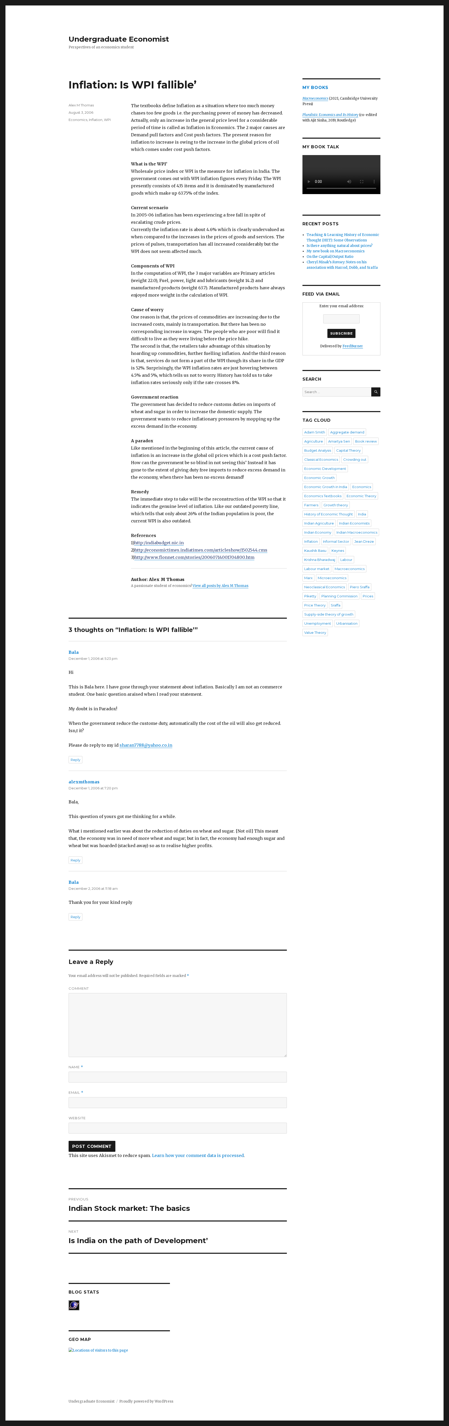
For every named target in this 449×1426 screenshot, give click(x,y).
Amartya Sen (339, 441)
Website (77, 1118)
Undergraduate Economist (119, 39)
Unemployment (317, 623)
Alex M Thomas (81, 105)
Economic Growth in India (325, 487)
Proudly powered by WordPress (146, 1401)
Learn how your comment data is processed (198, 1155)
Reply (75, 760)
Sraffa (335, 605)
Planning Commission (339, 596)
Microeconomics (332, 578)
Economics (78, 120)
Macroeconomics (350, 569)
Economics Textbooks (322, 496)
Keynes (338, 550)
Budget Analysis (317, 450)
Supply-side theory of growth (328, 614)
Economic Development (325, 468)
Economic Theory (361, 496)
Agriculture (313, 441)
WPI (107, 120)
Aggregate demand (347, 432)
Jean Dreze (364, 541)
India (362, 514)
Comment (79, 988)
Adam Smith (314, 432)
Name (76, 1067)
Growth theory (335, 505)
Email (76, 1092)
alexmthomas (84, 781)
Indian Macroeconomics (356, 532)
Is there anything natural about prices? (340, 246)
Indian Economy (317, 532)
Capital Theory (348, 450)
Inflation (95, 120)
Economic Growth (319, 478)
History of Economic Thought (328, 514)
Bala (74, 652)
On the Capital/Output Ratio (330, 256)
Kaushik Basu (315, 550)
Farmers (311, 505)
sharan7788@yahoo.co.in (146, 745)
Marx (308, 578)
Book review (366, 441)
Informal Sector (336, 541)
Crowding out (354, 459)
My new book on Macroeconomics (336, 251)
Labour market (316, 569)
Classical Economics (321, 459)
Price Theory (315, 605)
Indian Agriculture (319, 523)
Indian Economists (354, 523)
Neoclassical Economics (324, 587)
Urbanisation (347, 623)
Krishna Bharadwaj (319, 560)
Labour (346, 560)
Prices (368, 596)
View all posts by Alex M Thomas (220, 586)
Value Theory (315, 632)
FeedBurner (352, 346)
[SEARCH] (375, 392)
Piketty (310, 596)
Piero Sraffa (359, 587)
